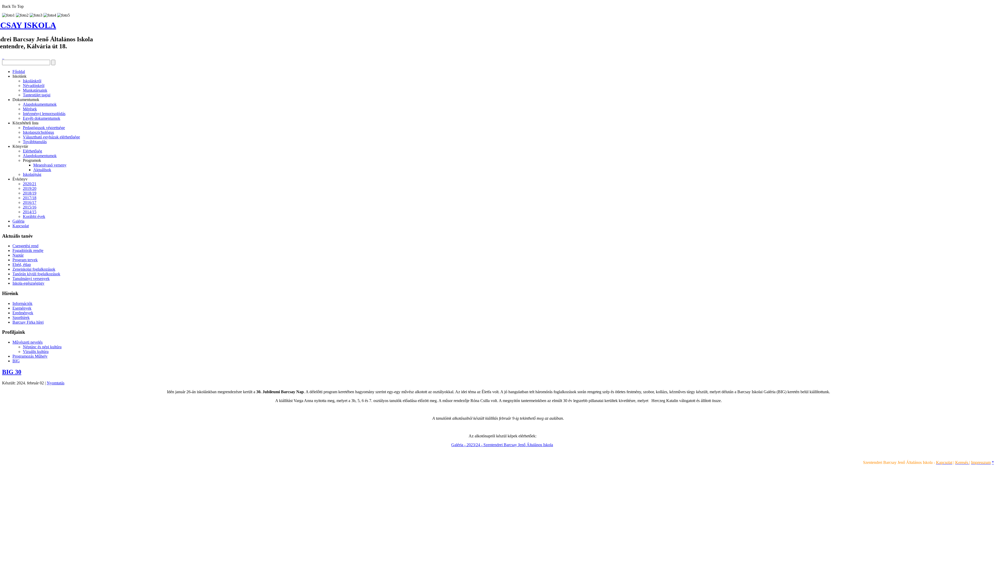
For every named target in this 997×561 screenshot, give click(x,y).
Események (21, 308)
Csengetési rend (25, 246)
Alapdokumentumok (40, 104)
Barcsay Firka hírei (28, 322)
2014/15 (29, 212)
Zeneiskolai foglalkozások (33, 269)
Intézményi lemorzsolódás (44, 113)
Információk (22, 303)
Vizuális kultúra (36, 351)
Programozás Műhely (30, 356)
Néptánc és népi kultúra (42, 347)
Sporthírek (21, 317)
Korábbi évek (34, 216)
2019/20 (29, 188)
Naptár (18, 255)
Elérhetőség (32, 151)
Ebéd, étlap (21, 264)
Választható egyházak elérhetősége (51, 137)
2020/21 (29, 184)
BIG (16, 361)
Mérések (30, 109)
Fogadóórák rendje (27, 250)
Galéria (18, 221)
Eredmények (22, 313)
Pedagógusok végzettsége (44, 127)
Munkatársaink (35, 90)
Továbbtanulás (35, 141)
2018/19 (29, 193)
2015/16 (29, 207)
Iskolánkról (32, 81)
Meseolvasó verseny (49, 165)
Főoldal (18, 71)
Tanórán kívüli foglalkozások (36, 274)
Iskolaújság (32, 174)
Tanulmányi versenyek (31, 278)
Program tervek (25, 260)
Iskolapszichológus (38, 132)
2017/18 (29, 198)
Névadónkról (33, 85)
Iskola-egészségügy (28, 283)
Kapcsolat (20, 226)
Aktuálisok (42, 170)
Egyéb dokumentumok (41, 118)
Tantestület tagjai (36, 95)
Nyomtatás (55, 383)
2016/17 (29, 202)
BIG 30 (11, 372)
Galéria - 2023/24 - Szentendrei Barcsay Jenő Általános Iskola (502, 445)
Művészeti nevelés (27, 342)
